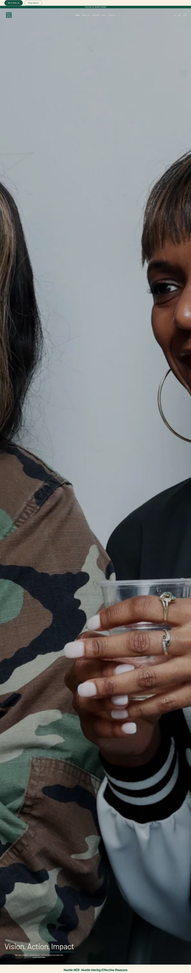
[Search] (174, 15)
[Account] (179, 15)
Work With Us (13, 3)
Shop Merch (33, 3)
